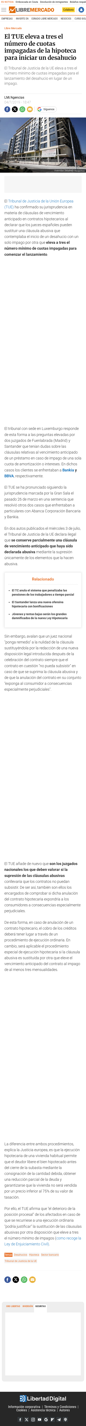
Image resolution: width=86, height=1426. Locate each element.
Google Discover (45, 1419)
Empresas (7, 18)
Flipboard (52, 1419)
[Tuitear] (15, 109)
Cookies (21, 1410)
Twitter (26, 1419)
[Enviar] (22, 109)
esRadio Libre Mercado (45, 18)
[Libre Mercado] (31, 10)
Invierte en (22, 18)
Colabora (68, 9)
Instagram (32, 1419)
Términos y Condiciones (60, 1407)
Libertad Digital (43, 1398)
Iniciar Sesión (81, 10)
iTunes (65, 1419)
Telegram (58, 1419)
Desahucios (20, 1254)
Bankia (68, 470)
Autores (64, 1410)
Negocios (66, 18)
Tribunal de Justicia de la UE (21, 1261)
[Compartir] (7, 109)
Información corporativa (24, 1407)
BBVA (9, 476)
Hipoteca (34, 1254)
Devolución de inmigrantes (54, 2)
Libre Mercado (13, 28)
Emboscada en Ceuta (27, 2)
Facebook (20, 1419)
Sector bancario (50, 1254)
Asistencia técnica (43, 1410)
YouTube (39, 1419)
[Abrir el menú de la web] (4, 10)
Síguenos (48, 109)
